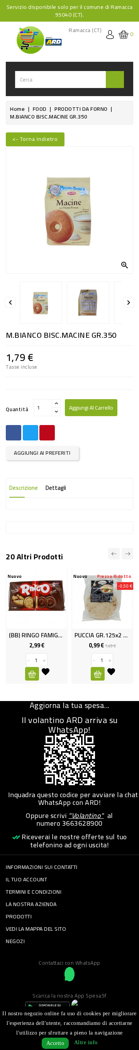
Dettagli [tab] (56, 487)
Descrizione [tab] (23, 487)
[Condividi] (13, 432)
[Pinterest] (47, 432)
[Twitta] (30, 432)
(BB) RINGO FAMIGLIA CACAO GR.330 (58, 635)
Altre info (86, 1042)
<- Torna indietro (35, 139)
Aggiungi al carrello (91, 408)
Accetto (55, 1043)
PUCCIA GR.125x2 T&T (105, 635)
